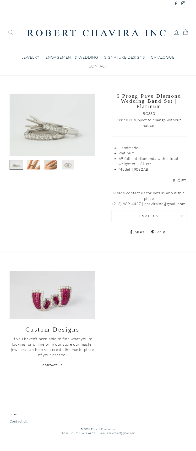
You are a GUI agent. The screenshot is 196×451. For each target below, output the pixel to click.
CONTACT (98, 66)
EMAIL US (148, 216)
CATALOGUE (162, 57)
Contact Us (19, 421)
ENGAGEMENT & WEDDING (71, 57)
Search (15, 414)
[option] (52, 125)
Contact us (52, 365)
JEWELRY (31, 57)
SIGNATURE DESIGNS (124, 57)
